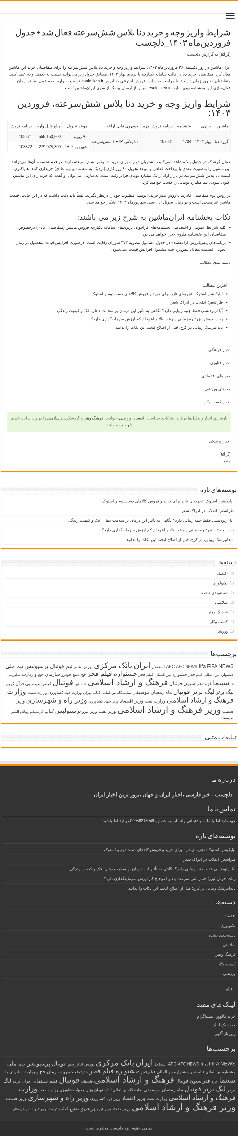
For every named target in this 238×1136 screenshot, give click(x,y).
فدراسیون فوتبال (186, 683)
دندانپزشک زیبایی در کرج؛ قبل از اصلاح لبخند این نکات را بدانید (169, 327)
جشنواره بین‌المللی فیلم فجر (163, 674)
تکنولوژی (220, 583)
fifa (202, 666)
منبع (227, 461)
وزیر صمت (16, 1098)
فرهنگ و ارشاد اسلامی (128, 682)
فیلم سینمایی (38, 683)
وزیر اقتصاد (131, 700)
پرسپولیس (68, 710)
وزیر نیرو (89, 711)
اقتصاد (139, 418)
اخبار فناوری (220, 362)
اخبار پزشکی (220, 441)
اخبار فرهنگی (219, 349)
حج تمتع (79, 674)
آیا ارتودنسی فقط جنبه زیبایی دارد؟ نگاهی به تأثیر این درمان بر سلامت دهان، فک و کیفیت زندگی (140, 310)
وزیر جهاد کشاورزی (103, 701)
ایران (142, 665)
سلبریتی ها (13, 1072)
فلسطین (80, 684)
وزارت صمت (37, 692)
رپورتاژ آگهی (225, 1033)
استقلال (158, 666)
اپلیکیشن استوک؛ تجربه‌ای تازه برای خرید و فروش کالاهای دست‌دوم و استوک (157, 293)
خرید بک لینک (224, 1025)
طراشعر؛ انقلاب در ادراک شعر (197, 302)
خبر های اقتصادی (216, 375)
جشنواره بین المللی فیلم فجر (211, 674)
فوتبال (63, 682)
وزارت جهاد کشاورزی (65, 692)
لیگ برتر (225, 692)
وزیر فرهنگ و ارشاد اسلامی (169, 709)
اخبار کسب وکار (217, 402)
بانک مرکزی (113, 665)
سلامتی (53, 418)
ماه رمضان (161, 692)
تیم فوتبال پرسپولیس (48, 666)
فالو (229, 989)
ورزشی (125, 418)
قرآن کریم (15, 683)
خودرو (66, 674)
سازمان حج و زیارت (41, 674)
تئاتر (77, 666)
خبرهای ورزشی (218, 389)
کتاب (49, 711)
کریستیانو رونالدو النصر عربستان (35, 1109)
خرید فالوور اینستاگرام (216, 1016)
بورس (87, 666)
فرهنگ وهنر (93, 418)
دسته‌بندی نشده (214, 592)
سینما (221, 683)
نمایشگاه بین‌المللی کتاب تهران (107, 692)
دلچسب (193, 54)
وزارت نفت (155, 701)
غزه (208, 683)
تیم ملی (14, 666)
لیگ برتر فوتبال (193, 691)
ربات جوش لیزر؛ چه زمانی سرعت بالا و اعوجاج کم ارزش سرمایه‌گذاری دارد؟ (157, 319)
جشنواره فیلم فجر (112, 673)
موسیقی (140, 692)
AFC (170, 666)
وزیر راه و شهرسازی (56, 700)
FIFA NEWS (220, 666)
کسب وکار (219, 621)
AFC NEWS (186, 666)
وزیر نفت (107, 711)
